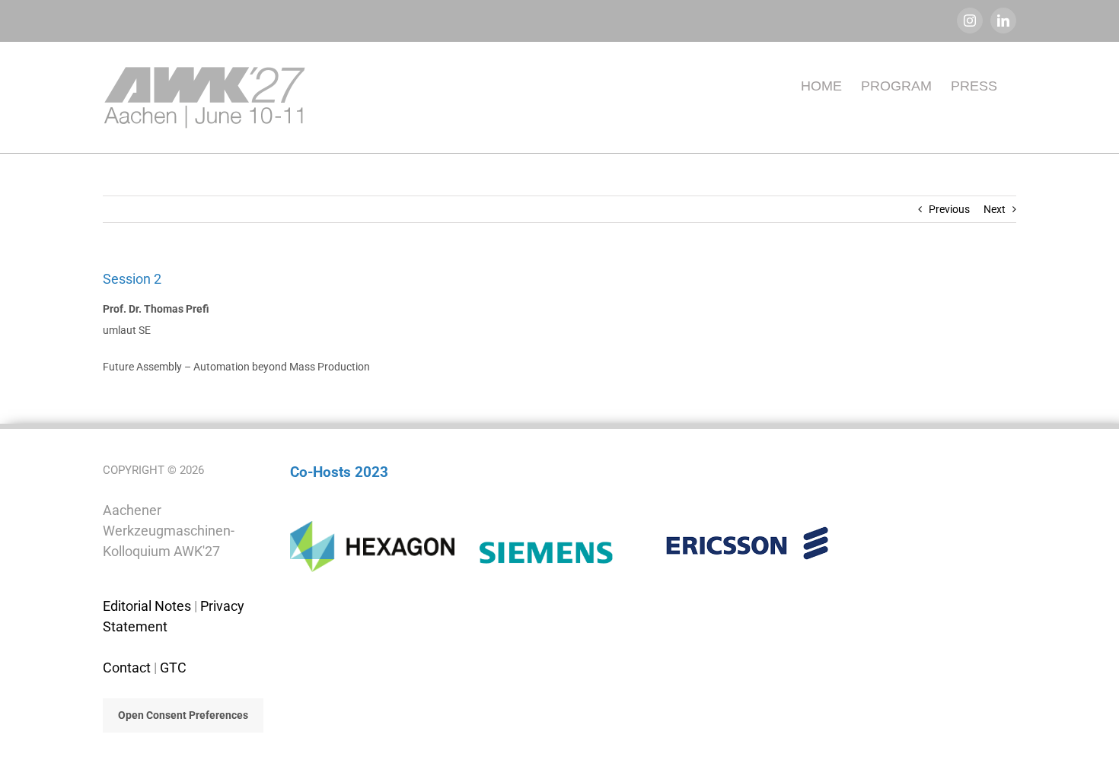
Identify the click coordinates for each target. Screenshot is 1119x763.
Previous (949, 209)
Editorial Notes (147, 606)
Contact (127, 668)
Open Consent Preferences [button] (183, 715)
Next (995, 209)
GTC (173, 668)
